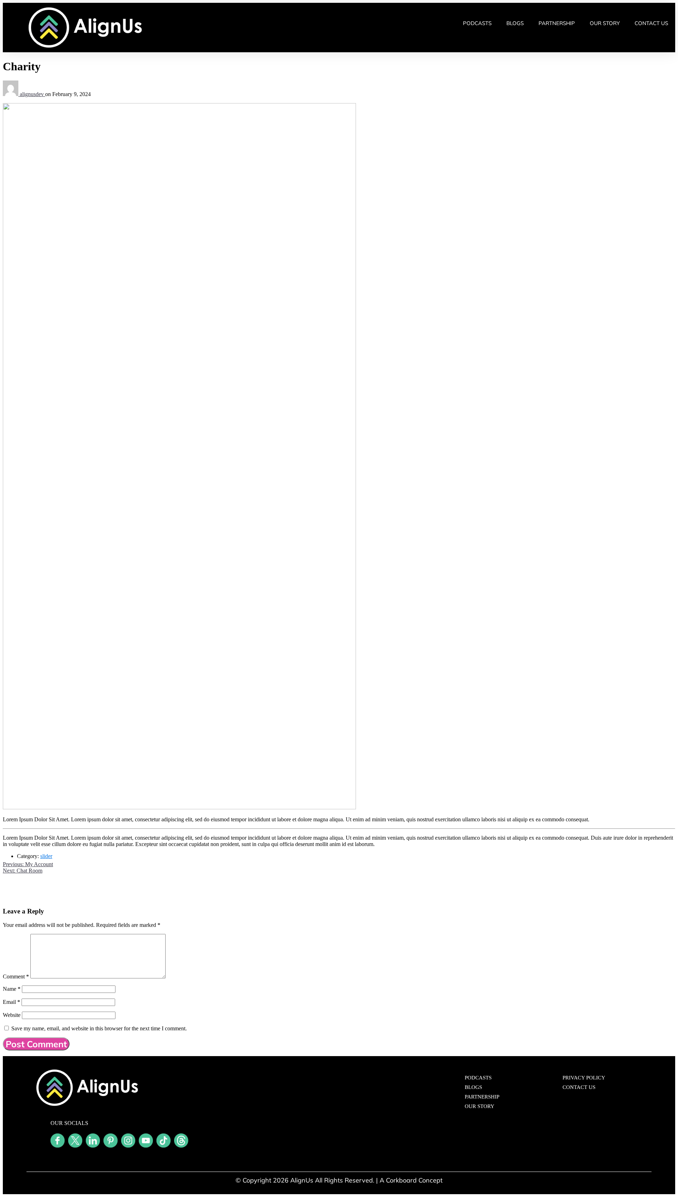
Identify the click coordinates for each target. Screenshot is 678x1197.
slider (46, 856)
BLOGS (515, 23)
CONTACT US (651, 23)
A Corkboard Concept (411, 1180)
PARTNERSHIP (557, 23)
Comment (16, 976)
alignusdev (32, 94)
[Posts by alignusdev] (11, 94)
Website (11, 1015)
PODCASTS (477, 23)
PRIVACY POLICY (584, 1077)
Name (11, 989)
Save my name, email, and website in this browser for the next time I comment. (99, 1028)
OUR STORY (605, 23)
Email (11, 1002)
